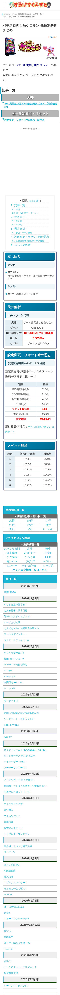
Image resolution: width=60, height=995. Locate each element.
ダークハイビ (11, 700)
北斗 (30, 548)
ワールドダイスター (14, 634)
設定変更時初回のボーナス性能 (28, 241)
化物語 (7, 961)
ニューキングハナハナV (16, 918)
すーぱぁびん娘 (12, 622)
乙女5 (48, 552)
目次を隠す (34, 200)
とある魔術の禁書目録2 (16, 610)
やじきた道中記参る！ (15, 604)
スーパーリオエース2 (15, 767)
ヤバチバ (8, 670)
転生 (48, 548)
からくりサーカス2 (14, 652)
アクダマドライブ (13, 804)
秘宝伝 (7, 931)
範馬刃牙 (8, 876)
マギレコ (48, 561)
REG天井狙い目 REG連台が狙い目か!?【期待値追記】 (30, 105)
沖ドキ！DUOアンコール (17, 943)
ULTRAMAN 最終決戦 (15, 664)
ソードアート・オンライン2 (18, 719)
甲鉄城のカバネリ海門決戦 (18, 846)
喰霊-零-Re (10, 592)
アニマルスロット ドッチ (17, 792)
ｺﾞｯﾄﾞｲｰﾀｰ (30, 552)
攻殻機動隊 (10, 870)
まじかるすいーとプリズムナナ (20, 967)
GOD (48, 557)
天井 (16, 209)
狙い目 (17, 221)
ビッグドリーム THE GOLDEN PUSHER (25, 749)
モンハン (11, 561)
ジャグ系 (48, 565)
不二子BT (9, 949)
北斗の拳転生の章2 (14, 906)
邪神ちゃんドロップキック (18, 616)
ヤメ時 (17, 224)
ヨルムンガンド (12, 816)
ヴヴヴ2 (30, 561)
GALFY (8, 737)
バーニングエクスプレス (17, 985)
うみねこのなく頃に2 (15, 888)
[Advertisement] (30, 160)
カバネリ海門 (12, 548)
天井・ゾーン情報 (22, 233)
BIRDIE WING (11, 725)
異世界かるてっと (13, 828)
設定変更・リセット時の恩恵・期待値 (24, 119)
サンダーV (9, 852)
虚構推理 (8, 822)
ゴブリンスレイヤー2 (15, 882)
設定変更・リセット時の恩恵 (30, 236)
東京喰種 (11, 552)
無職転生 (8, 937)
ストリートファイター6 (16, 640)
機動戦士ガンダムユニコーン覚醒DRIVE (25, 786)
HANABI (8, 894)
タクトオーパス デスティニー (19, 755)
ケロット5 (9, 688)
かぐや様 (11, 557)
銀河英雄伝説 (11, 973)
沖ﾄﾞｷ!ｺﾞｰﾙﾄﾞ (30, 565)
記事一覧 (18, 205)
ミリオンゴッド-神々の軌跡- (19, 780)
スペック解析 (20, 244)
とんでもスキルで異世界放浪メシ (21, 628)
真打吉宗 (8, 810)
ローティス (10, 676)
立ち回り (18, 217)
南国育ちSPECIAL (13, 682)
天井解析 (18, 228)
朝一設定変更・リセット (25, 213)
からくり (30, 557)
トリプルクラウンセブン (17, 834)
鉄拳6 (7, 912)
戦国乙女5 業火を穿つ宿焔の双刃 (21, 713)
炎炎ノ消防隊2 (11, 864)
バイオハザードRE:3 (15, 761)
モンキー (11, 565)
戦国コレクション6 (14, 658)
